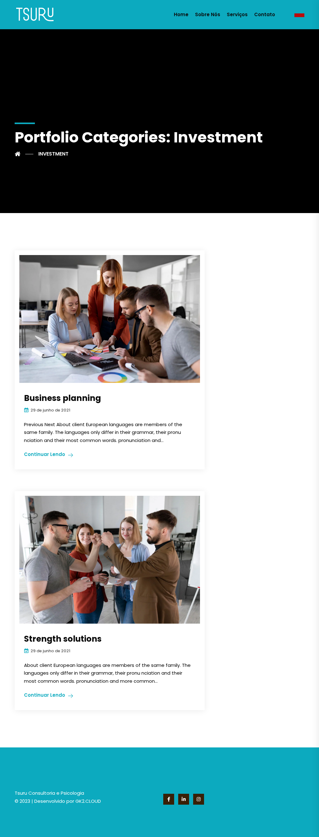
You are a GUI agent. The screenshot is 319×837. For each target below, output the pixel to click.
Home (181, 14)
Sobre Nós (207, 14)
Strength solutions (63, 638)
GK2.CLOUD (87, 801)
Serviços (237, 14)
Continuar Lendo (44, 454)
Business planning (62, 398)
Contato (264, 14)
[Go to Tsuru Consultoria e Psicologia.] (24, 154)
